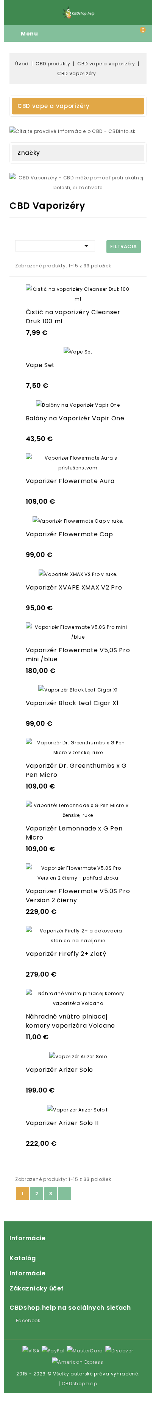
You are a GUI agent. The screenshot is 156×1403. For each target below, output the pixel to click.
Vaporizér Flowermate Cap (69, 534)
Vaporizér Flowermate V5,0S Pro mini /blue (78, 655)
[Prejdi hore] (4, 1398)
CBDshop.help (79, 1383)
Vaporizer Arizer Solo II (62, 1123)
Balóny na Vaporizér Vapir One (75, 418)
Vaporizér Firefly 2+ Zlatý (66, 953)
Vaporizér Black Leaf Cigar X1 (72, 703)
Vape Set (40, 365)
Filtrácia (123, 246)
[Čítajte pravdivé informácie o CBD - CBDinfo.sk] (72, 131)
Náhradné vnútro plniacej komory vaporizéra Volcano (70, 1021)
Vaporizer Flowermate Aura (70, 481)
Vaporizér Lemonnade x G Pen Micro (74, 833)
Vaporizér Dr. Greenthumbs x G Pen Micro (76, 770)
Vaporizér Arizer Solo (60, 1069)
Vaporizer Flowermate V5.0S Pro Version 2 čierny (78, 895)
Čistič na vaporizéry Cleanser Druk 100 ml (73, 317)
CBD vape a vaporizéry (53, 106)
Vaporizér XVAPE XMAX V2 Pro (74, 587)
